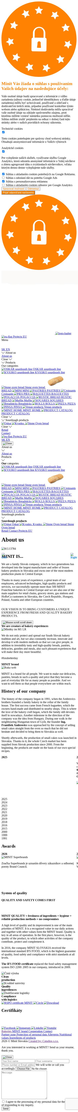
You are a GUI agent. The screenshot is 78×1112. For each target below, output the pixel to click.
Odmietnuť (33, 188)
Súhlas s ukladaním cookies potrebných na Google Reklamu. (40, 174)
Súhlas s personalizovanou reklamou (27, 181)
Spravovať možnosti (13, 188)
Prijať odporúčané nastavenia (18, 192)
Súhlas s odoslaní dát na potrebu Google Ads (31, 177)
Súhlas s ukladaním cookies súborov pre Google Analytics (39, 185)
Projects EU (19, 336)
